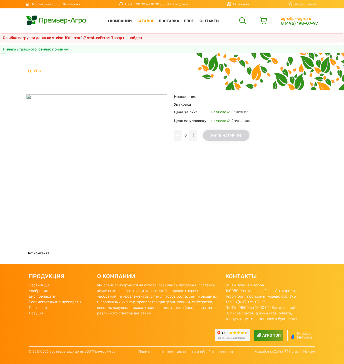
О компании (119, 21)
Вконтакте (241, 4)
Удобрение (38, 290)
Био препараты (42, 296)
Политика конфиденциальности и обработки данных (185, 352)
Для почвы (38, 307)
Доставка (169, 21)
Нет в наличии (226, 135)
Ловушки (36, 313)
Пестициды (39, 285)
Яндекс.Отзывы (306, 4)
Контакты (208, 21)
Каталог (145, 21)
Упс (37, 71)
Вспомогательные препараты (55, 302)
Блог (189, 21)
